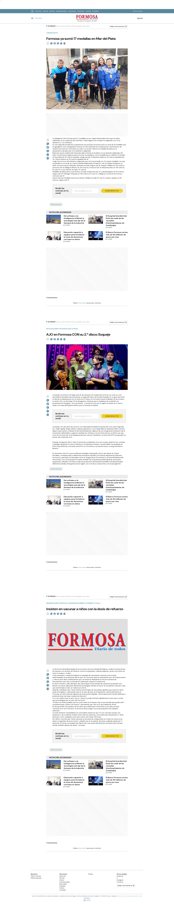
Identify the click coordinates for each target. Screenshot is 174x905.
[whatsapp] (51, 43)
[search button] (32, 11)
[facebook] (55, 43)
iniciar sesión (82, 303)
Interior (52, 11)
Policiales (80, 11)
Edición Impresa (137, 11)
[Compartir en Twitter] (58, 43)
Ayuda (140, 896)
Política (88, 11)
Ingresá (140, 18)
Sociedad (95, 11)
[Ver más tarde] (47, 43)
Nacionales (72, 11)
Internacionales (61, 11)
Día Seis (45, 11)
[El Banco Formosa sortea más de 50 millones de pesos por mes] (95, 235)
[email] (61, 43)
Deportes (38, 11)
